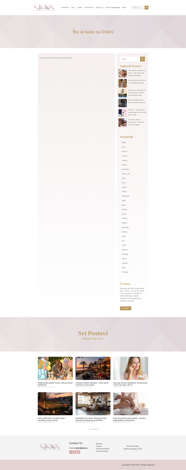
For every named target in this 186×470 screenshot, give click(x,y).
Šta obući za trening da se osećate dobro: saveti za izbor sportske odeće (136, 92)
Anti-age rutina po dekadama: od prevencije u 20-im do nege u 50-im (130, 384)
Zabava (124, 259)
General (124, 160)
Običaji (124, 209)
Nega (124, 267)
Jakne (124, 178)
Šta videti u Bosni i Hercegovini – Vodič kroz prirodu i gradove (136, 122)
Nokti (124, 205)
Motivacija (125, 196)
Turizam (124, 250)
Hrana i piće (126, 174)
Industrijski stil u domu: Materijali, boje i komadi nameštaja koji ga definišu (91, 419)
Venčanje (125, 254)
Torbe (124, 245)
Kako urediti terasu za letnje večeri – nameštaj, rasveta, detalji (52, 419)
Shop (124, 8)
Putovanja (89, 8)
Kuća (123, 183)
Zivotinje (125, 272)
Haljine (124, 165)
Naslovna (65, 8)
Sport (124, 236)
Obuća (124, 214)
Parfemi (124, 218)
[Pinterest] (74, 452)
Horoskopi (125, 169)
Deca (123, 147)
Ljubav (80, 8)
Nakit (124, 200)
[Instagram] (71, 452)
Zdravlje (99, 8)
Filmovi (124, 151)
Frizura (124, 156)
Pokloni (124, 223)
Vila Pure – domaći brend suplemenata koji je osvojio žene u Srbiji (137, 112)
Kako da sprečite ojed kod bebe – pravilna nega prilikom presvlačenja (129, 419)
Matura (124, 192)
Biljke (124, 142)
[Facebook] (78, 452)
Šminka (124, 232)
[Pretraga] (146, 8)
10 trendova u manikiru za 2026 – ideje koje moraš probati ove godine (137, 72)
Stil (73, 8)
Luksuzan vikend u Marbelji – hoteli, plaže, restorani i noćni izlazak (92, 384)
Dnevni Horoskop (112, 8)
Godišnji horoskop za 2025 (133, 449)
